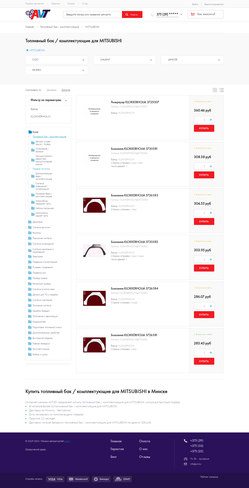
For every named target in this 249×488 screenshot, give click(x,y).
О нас (85, 4)
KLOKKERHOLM (40, 116)
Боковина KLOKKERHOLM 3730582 (134, 242)
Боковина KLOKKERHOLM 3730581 (134, 149)
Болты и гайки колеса (43, 359)
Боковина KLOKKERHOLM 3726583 (134, 195)
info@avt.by (195, 464)
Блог (114, 456)
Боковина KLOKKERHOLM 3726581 (134, 335)
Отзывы (144, 456)
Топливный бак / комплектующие (49, 136)
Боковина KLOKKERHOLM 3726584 (134, 288)
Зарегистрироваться (214, 4)
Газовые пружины (41, 168)
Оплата (71, 4)
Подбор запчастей (34, 4)
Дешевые (51, 90)
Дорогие (66, 90)
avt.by (67, 441)
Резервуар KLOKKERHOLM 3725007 (135, 102)
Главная (116, 441)
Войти (195, 4)
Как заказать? (206, 14)
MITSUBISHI (37, 50)
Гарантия (55, 4)
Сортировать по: (33, 90)
